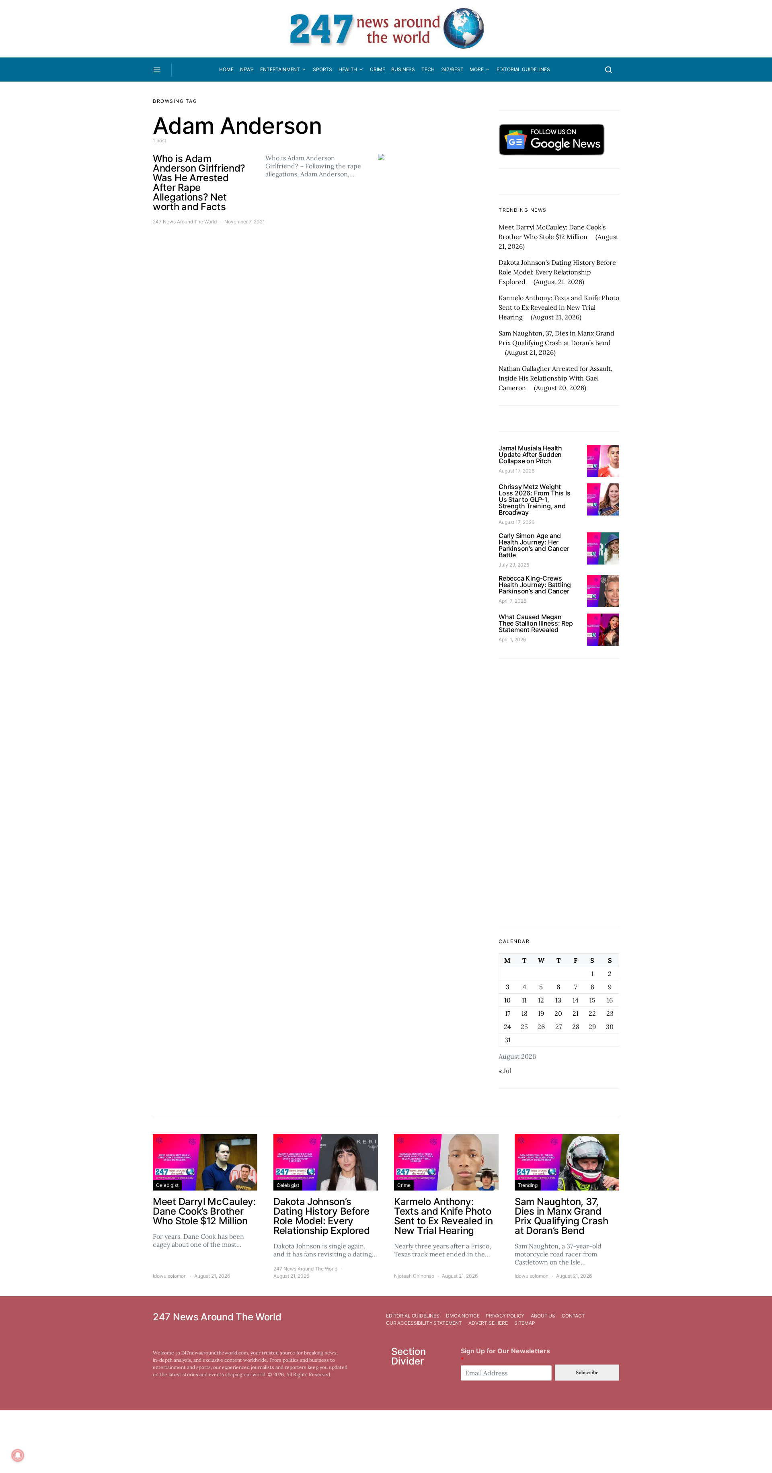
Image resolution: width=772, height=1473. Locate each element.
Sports (322, 69)
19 (541, 1013)
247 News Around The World (185, 222)
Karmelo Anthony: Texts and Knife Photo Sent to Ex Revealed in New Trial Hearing (559, 307)
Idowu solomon (170, 1276)
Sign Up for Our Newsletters (505, 1355)
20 (558, 1013)
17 (507, 1013)
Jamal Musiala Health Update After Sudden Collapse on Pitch (530, 454)
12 (541, 1000)
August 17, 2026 (516, 471)
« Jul (505, 1071)
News (247, 69)
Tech (427, 69)
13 (558, 1000)
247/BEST (452, 69)
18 (525, 1013)
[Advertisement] (559, 792)
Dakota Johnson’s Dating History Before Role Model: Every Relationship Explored (557, 272)
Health (348, 69)
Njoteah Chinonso (414, 1276)
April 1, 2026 (512, 639)
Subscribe (587, 1372)
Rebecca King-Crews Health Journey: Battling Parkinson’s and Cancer (535, 584)
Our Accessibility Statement (424, 1323)
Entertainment (280, 69)
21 (576, 1013)
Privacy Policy (505, 1316)
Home (226, 69)
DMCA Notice (462, 1316)
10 (507, 1000)
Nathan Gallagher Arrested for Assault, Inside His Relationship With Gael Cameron (555, 378)
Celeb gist (167, 1185)
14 (576, 1000)
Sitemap (524, 1323)
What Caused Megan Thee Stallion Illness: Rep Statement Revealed (536, 623)
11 (524, 1000)
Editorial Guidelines (523, 69)
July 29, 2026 (514, 565)
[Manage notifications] (17, 1455)
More (476, 69)
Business (403, 69)
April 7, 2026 (512, 601)
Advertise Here (488, 1323)
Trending (528, 1185)
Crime (377, 69)
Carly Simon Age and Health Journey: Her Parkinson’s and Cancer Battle (534, 545)
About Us (543, 1316)
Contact (573, 1316)
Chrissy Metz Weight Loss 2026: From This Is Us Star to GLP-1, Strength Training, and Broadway (534, 499)
